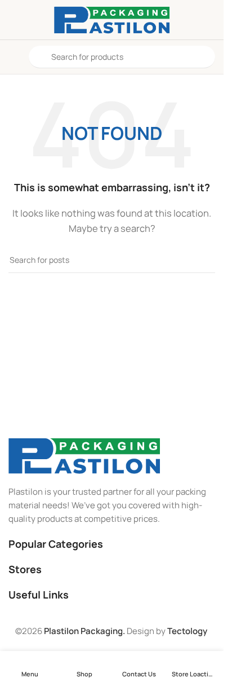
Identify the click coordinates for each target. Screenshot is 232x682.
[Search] (202, 260)
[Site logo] (112, 19)
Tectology (187, 631)
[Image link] (84, 455)
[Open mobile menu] (13, 57)
